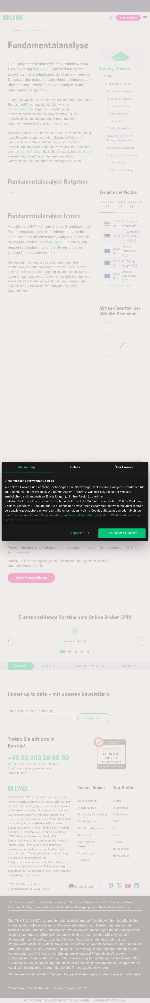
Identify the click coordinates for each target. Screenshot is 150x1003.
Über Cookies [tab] (124, 467)
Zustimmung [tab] (26, 467)
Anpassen (77, 533)
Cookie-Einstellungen (83, 515)
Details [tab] (75, 467)
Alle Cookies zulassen (122, 533)
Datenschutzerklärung (32, 520)
